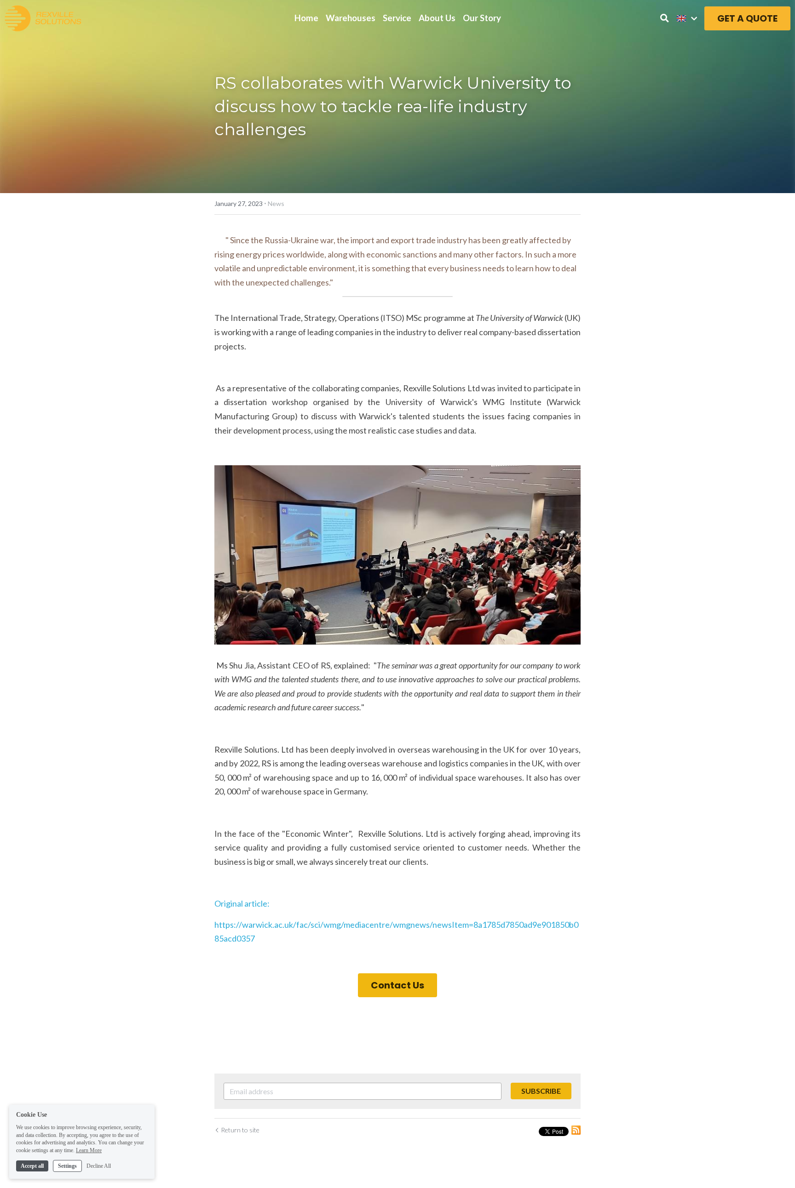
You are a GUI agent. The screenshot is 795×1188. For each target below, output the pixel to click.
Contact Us (397, 985)
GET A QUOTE (747, 18)
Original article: (243, 903)
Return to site (240, 1130)
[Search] (664, 18)
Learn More (89, 1150)
